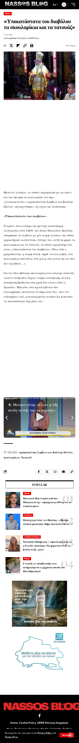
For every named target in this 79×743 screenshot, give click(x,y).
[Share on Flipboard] (18, 46)
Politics (28, 515)
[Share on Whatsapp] (55, 472)
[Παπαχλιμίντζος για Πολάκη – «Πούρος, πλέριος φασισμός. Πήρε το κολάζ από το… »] (13, 522)
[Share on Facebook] (38, 472)
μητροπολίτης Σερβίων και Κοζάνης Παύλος (46, 452)
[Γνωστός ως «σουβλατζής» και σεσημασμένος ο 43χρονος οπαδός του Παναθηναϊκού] (13, 565)
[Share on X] (11, 46)
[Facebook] (39, 715)
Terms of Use (11, 737)
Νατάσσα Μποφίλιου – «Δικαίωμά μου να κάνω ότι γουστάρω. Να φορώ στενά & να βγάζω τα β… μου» (47, 545)
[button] (67, 735)
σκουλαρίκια (12, 457)
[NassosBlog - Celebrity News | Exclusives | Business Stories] (27, 4)
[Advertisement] (39, 145)
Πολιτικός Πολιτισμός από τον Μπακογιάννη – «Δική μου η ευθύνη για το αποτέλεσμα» (47, 502)
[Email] (63, 472)
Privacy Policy (44, 733)
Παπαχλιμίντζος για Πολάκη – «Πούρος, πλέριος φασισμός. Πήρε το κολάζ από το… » (48, 522)
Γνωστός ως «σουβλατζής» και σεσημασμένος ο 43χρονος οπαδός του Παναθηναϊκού (44, 567)
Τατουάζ (26, 457)
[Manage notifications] (70, 735)
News (7, 13)
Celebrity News (32, 537)
